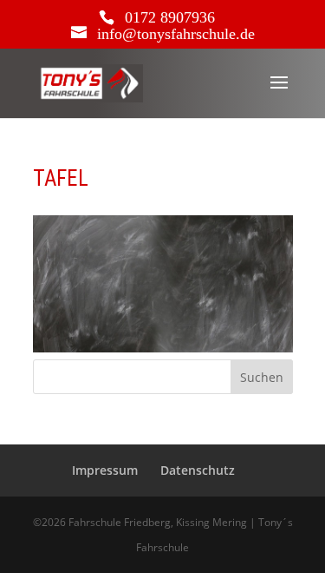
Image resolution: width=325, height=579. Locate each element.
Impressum (105, 470)
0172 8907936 (170, 17)
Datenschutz (197, 470)
